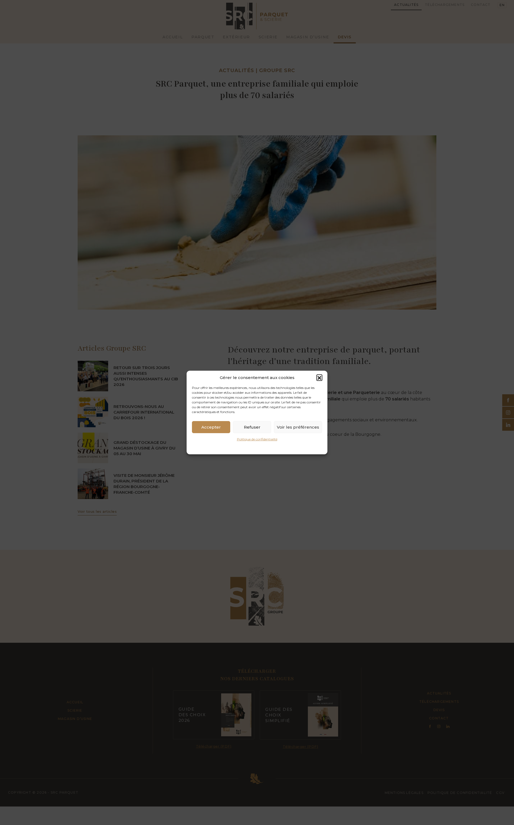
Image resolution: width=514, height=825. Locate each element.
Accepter (211, 427)
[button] (319, 377)
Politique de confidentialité (257, 439)
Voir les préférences (298, 427)
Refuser (252, 427)
